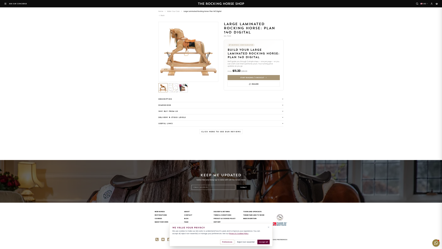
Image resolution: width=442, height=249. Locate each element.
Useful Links (165, 123)
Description (165, 99)
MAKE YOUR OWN (161, 222)
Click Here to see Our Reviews (221, 132)
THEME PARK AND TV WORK (254, 215)
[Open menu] (5, 3)
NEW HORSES (160, 212)
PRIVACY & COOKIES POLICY (224, 218)
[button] (436, 243)
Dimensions (164, 105)
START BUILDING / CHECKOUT (252, 77)
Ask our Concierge (18, 4)
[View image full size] (188, 52)
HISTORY (217, 222)
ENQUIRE (255, 84)
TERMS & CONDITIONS (222, 215)
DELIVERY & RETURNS (222, 212)
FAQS (186, 222)
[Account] (432, 4)
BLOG (186, 218)
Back (162, 15)
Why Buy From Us (168, 111)
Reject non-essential (245, 242)
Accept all (263, 242)
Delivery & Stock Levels (172, 117)
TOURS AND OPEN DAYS (252, 212)
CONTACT (188, 215)
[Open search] (417, 3)
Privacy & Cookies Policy (238, 233)
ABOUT (187, 212)
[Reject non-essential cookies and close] (268, 227)
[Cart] (437, 4)
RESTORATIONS (161, 215)
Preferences (227, 242)
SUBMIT (243, 187)
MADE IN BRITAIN (250, 218)
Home (160, 11)
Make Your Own (173, 11)
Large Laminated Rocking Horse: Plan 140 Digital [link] (202, 11)
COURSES (158, 218)
